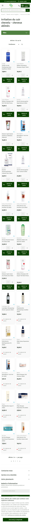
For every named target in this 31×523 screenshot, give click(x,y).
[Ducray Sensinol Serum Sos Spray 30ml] (8, 230)
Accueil (3, 14)
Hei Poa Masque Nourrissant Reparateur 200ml (8, 439)
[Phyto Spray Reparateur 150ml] (23, 331)
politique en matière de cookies (17, 515)
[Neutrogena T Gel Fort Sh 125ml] (8, 364)
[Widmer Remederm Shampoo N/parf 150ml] (23, 55)
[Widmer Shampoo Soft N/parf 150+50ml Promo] (23, 264)
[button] (15, 33)
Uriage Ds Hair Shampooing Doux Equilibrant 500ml (6, 67)
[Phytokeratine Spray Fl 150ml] (8, 396)
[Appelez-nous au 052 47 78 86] (19, 5)
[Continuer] (19, 461)
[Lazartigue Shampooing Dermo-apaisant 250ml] (8, 298)
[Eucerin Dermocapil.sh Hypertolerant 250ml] (23, 91)
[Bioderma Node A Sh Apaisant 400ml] (23, 230)
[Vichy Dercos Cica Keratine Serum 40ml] (23, 427)
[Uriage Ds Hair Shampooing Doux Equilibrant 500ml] (8, 55)
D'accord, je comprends (15, 519)
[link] (11, 461)
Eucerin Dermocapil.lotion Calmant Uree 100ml (7, 171)
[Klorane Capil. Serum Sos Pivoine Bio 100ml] (8, 264)
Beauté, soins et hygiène (13, 14)
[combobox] (13, 10)
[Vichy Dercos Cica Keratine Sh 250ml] (8, 196)
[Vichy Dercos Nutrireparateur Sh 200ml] (8, 331)
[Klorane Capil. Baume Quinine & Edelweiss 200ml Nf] (8, 125)
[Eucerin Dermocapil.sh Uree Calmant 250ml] (23, 160)
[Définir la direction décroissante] (22, 44)
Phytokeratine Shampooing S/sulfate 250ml (22, 309)
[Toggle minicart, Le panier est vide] (22, 5)
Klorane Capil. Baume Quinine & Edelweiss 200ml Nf (7, 135)
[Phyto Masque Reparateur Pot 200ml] (23, 396)
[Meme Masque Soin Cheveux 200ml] (23, 364)
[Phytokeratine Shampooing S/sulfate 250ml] (23, 298)
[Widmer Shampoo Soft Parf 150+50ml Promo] (8, 91)
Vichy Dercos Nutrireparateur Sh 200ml (6, 343)
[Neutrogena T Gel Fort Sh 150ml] (23, 125)
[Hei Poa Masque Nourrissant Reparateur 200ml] (8, 427)
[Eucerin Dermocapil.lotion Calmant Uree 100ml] (8, 160)
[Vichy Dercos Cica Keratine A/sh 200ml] (23, 196)
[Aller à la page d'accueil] (11, 5)
